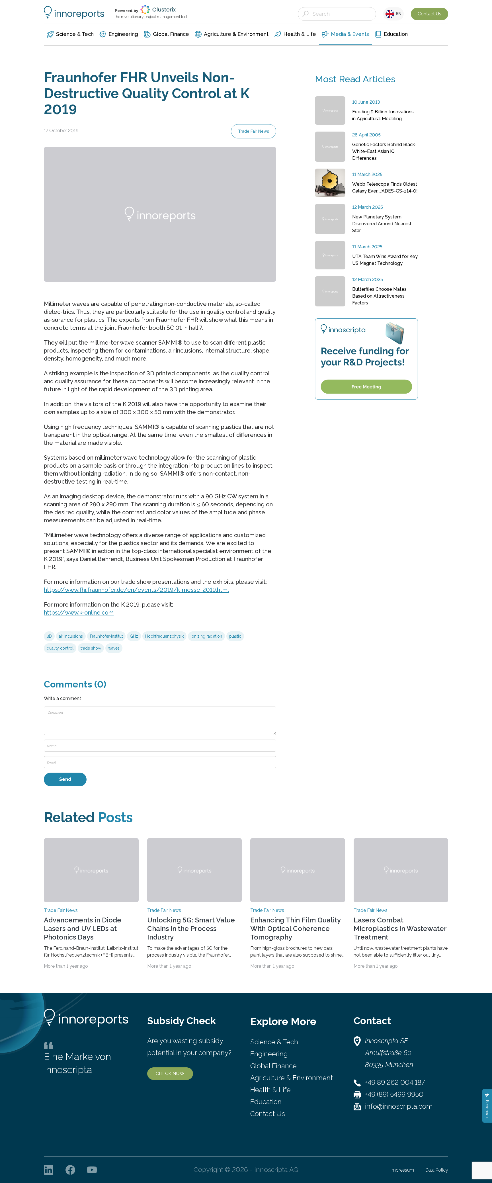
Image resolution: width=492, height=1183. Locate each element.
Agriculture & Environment (291, 1078)
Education (266, 1102)
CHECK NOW (170, 1073)
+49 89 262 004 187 (395, 1082)
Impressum (402, 1170)
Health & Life (270, 1090)
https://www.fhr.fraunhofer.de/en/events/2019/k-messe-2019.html (136, 589)
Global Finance (273, 1066)
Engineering (269, 1054)
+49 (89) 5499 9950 (394, 1094)
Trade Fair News (253, 131)
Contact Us (429, 14)
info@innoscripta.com (399, 1106)
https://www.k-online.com (79, 612)
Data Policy (436, 1170)
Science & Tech (274, 1042)
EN (397, 13)
